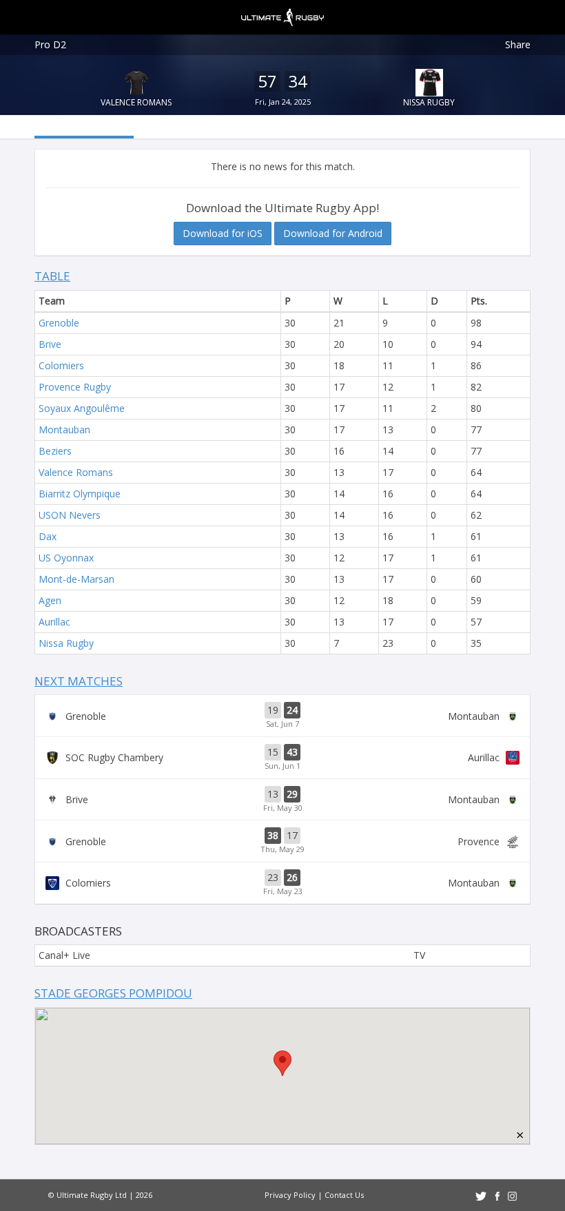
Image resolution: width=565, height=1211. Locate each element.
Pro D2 (50, 44)
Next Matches (78, 681)
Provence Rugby (75, 386)
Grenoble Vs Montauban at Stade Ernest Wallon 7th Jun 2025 (282, 715)
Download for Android (332, 233)
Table (52, 276)
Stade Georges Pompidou (113, 993)
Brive (50, 344)
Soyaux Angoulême (82, 408)
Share (518, 44)
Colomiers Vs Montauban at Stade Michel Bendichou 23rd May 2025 (282, 883)
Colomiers (61, 365)
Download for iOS (223, 233)
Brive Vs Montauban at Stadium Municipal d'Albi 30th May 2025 (282, 799)
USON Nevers (70, 514)
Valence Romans (136, 102)
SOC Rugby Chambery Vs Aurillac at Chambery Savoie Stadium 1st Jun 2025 (282, 757)
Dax (47, 536)
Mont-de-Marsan (76, 579)
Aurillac (54, 621)
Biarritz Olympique (80, 493)
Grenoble (59, 322)
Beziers (55, 450)
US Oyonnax (66, 557)
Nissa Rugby (429, 102)
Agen (50, 600)
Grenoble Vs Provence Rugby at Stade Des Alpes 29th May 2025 (282, 841)
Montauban (64, 429)
